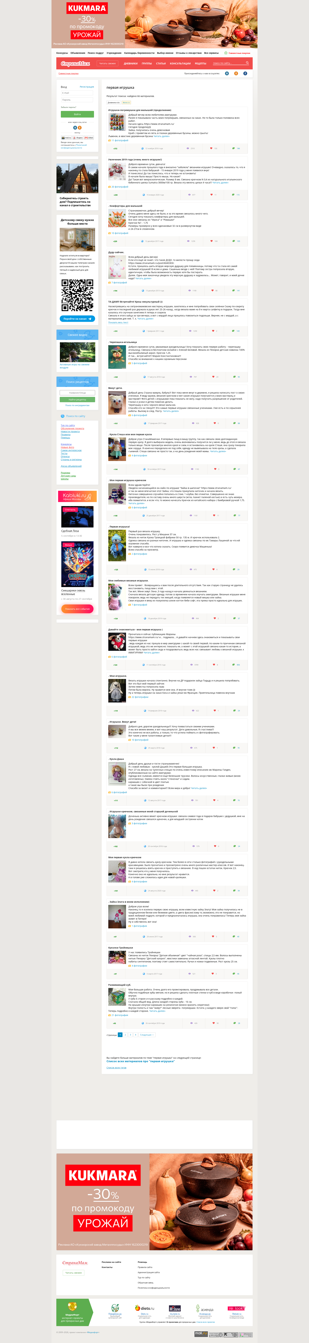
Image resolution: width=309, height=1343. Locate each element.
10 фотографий (120, 233)
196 (238, 148)
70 (238, 748)
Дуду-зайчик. (116, 252)
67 (239, 469)
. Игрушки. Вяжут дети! (122, 721)
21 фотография (120, 1015)
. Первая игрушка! (119, 526)
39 (239, 891)
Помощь (65, 437)
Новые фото (67, 447)
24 (239, 846)
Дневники (131, 63)
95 (239, 377)
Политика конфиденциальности (154, 1287)
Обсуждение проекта (72, 428)
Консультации (180, 63)
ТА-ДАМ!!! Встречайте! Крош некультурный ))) (135, 301)
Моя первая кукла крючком (124, 857)
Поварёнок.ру (115, 1314)
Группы (147, 63)
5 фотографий (139, 363)
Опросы (65, 456)
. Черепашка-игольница (122, 342)
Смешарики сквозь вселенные (73, 592)
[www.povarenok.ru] (115, 1312)
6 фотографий (139, 415)
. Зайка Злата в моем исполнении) (128, 901)
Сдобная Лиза (70, 531)
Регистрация (87, 86)
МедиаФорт (72, 1314)
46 (238, 974)
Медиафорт (92, 1332)
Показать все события (77, 608)
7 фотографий (119, 282)
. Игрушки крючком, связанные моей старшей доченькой (143, 811)
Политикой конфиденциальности (74, 146)
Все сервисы (211, 52)
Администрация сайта (149, 1272)
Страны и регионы (71, 459)
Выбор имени (165, 52)
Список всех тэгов (116, 1067)
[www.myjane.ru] (174, 1312)
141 (238, 290)
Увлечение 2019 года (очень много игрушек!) (135, 159)
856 (238, 665)
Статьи (161, 63)
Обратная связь (146, 1282)
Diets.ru (144, 1314)
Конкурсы (62, 52)
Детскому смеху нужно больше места (77, 221)
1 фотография (139, 925)
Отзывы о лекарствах (189, 52)
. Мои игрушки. (117, 675)
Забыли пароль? (68, 107)
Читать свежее (107, 63)
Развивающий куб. (119, 984)
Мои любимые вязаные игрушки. (128, 580)
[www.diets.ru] (144, 1312)
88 (239, 423)
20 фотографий (120, 186)
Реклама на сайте (111, 1262)
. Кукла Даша (116, 758)
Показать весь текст (118, 322)
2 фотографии (139, 553)
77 (239, 515)
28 (239, 1023)
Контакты (107, 1267)
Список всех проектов (206, 1322)
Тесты (64, 453)
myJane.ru (175, 1314)
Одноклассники (80, 128)
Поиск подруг (96, 52)
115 (238, 195)
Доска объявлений (71, 466)
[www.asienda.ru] (205, 1312)
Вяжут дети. (115, 387)
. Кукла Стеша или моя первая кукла (130, 434)
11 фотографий (120, 140)
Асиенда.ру (205, 1314)
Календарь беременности (139, 52)
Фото (126, 102)
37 (239, 618)
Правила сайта (145, 1267)
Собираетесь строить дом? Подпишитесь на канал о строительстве (75, 201)
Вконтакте (75, 128)
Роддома (65, 472)
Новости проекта (70, 431)
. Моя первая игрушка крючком (127, 480)
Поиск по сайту (75, 416)
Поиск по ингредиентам (77, 405)
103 (238, 241)
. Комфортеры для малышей (125, 205)
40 (238, 936)
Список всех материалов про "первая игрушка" (141, 1061)
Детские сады (68, 475)
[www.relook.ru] (236, 1312)
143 (238, 331)
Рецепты (200, 63)
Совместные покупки (239, 53)
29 (238, 569)
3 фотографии (139, 823)
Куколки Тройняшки (120, 947)
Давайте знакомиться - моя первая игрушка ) (135, 629)
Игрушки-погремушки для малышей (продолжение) (139, 110)
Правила (65, 434)
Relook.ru (236, 1314)
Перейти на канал (75, 318)
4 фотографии (139, 455)
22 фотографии (140, 696)
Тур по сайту (68, 425)
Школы (65, 478)
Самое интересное (71, 450)
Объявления (77, 52)
